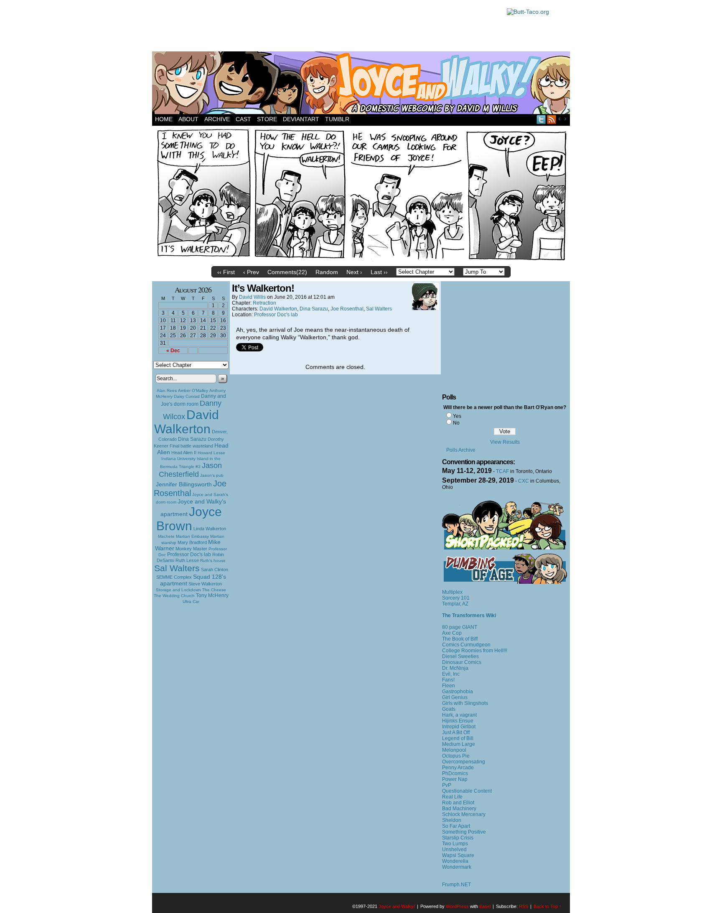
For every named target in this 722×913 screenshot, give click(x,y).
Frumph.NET (456, 885)
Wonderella (455, 861)
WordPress (457, 906)
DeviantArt (301, 119)
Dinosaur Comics (461, 662)
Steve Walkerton (205, 583)
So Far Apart (456, 826)
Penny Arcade (458, 768)
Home (164, 119)
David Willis (252, 297)
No (456, 423)
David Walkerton (186, 422)
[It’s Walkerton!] (361, 260)
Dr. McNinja (455, 668)
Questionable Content (467, 791)
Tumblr (337, 119)
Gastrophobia (457, 691)
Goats (448, 709)
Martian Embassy (192, 536)
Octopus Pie (456, 756)
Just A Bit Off (456, 732)
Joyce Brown (189, 519)
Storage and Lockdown (178, 589)
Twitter (541, 119)
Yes (457, 416)
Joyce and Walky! (362, 84)
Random (326, 272)
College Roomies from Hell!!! (474, 651)
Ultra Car (191, 601)
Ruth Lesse (187, 560)
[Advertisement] (325, 27)
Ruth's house (213, 560)
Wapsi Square (458, 855)
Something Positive (464, 832)
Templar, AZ (455, 604)
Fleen (448, 686)
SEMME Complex (174, 577)
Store (267, 119)
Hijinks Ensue (457, 721)
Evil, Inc (451, 674)
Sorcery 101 (456, 598)
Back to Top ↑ (548, 906)
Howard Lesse (211, 452)
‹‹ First (226, 272)
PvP (446, 785)
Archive (217, 119)
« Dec (173, 351)
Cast (243, 119)
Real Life (452, 797)
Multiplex (452, 592)
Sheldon (451, 820)
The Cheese (214, 589)
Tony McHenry (212, 595)
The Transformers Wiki (469, 615)
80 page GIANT (459, 627)
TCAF (502, 471)
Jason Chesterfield (190, 469)
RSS (552, 119)
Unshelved (454, 849)
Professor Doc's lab (189, 554)
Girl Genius (455, 697)
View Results (505, 442)
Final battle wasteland (191, 445)
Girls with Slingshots (465, 703)
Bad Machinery (459, 808)
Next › (354, 272)
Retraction (264, 303)
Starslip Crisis (457, 838)
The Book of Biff (460, 639)
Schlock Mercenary (464, 814)
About (188, 119)
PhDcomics (455, 773)
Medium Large (458, 744)
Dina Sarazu (192, 439)
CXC (523, 481)
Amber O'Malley (193, 390)
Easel (485, 906)
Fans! (448, 680)
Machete (166, 536)
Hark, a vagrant (459, 715)
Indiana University (178, 458)
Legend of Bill (457, 738)
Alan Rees (167, 390)
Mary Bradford (192, 542)
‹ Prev (251, 272)
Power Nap (455, 779)
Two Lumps (455, 844)
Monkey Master (191, 548)
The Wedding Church (174, 595)
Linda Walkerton (209, 528)
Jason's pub (212, 475)
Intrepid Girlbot (458, 727)
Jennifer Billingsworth (184, 484)
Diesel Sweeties (460, 656)
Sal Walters (177, 568)
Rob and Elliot (458, 803)
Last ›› (379, 272)
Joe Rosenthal (190, 488)
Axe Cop (452, 633)
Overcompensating (463, 762)
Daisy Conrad (187, 396)
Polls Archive (460, 450)
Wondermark (456, 867)
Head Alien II (183, 452)
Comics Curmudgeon (466, 645)
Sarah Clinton (214, 569)
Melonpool (454, 750)
